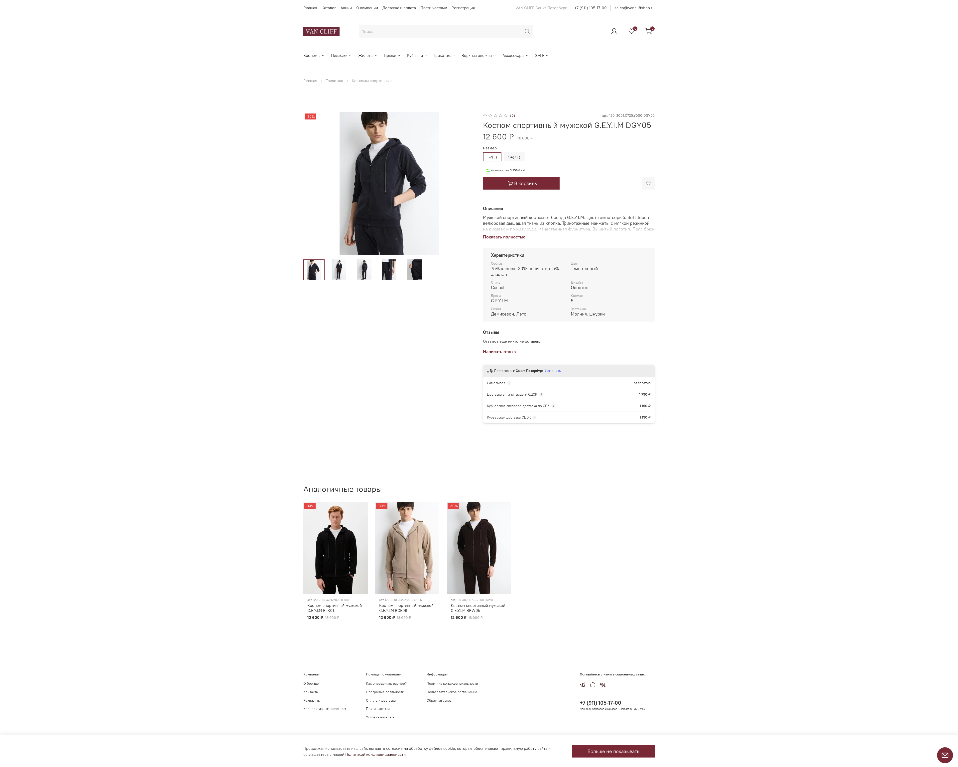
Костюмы (311, 55)
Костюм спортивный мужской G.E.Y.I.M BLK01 (334, 608)
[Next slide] (467, 184)
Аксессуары (513, 55)
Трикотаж (442, 55)
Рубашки (415, 55)
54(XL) (514, 156)
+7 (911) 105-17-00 (590, 7)
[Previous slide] (311, 184)
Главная (310, 7)
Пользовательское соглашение (452, 692)
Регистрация (463, 7)
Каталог (329, 7)
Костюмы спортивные (372, 80)
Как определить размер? (386, 683)
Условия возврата (380, 717)
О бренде (311, 683)
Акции (346, 7)
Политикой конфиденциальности (375, 754)
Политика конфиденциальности (452, 683)
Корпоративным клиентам (324, 708)
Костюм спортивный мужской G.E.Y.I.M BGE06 (406, 608)
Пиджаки (339, 55)
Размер (490, 148)
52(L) (492, 156)
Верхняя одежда (477, 55)
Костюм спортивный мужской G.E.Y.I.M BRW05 (478, 608)
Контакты (311, 692)
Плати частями (433, 7)
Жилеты (365, 55)
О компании (367, 7)
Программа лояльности (385, 692)
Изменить (553, 370)
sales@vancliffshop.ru (634, 7)
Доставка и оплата (399, 7)
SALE (539, 55)
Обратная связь (439, 700)
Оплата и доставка (381, 700)
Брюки (390, 55)
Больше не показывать (613, 751)
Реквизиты (312, 700)
